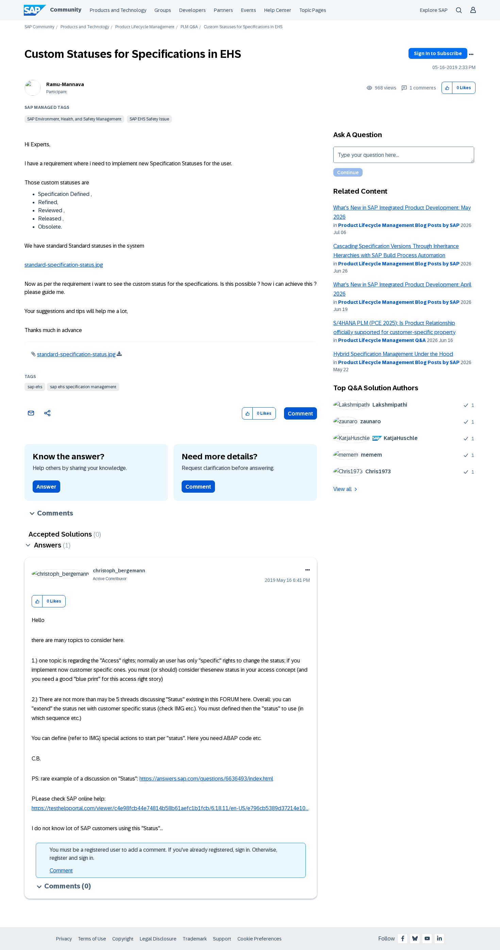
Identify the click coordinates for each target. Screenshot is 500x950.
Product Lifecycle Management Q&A (382, 340)
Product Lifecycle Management (144, 27)
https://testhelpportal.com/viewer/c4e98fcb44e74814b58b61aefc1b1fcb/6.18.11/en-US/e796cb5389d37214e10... (170, 808)
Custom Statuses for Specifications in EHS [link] (243, 27)
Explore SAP (434, 10)
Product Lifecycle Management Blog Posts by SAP (399, 225)
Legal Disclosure (158, 938)
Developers (192, 10)
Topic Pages (312, 10)
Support (222, 938)
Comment (300, 413)
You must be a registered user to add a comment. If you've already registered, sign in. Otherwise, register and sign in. (163, 854)
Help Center (277, 10)
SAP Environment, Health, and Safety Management (74, 119)
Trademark (195, 938)
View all (342, 489)
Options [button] (471, 54)
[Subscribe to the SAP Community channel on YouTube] (427, 938)
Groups (162, 10)
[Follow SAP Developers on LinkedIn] (439, 938)
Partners (223, 10)
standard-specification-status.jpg (63, 265)
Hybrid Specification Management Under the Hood (393, 354)
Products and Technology (118, 10)
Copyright (123, 938)
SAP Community (39, 27)
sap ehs (35, 386)
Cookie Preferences (259, 938)
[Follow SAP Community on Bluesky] (415, 938)
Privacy (64, 938)
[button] (447, 88)
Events (248, 10)
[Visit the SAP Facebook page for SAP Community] (402, 938)
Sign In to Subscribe (438, 53)
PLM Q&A (189, 27)
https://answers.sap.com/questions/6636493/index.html (206, 779)
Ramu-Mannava (65, 84)
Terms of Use (92, 938)
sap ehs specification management (83, 386)
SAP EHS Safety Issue (149, 119)
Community (65, 10)
